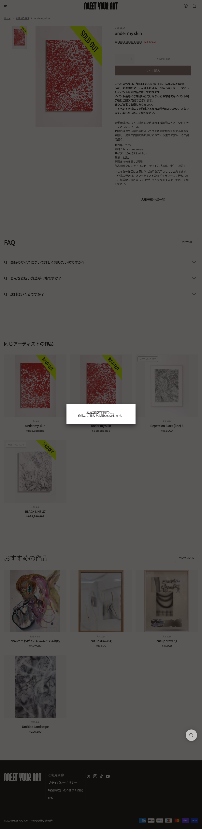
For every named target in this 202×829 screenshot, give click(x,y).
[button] (191, 735)
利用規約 (92, 412)
